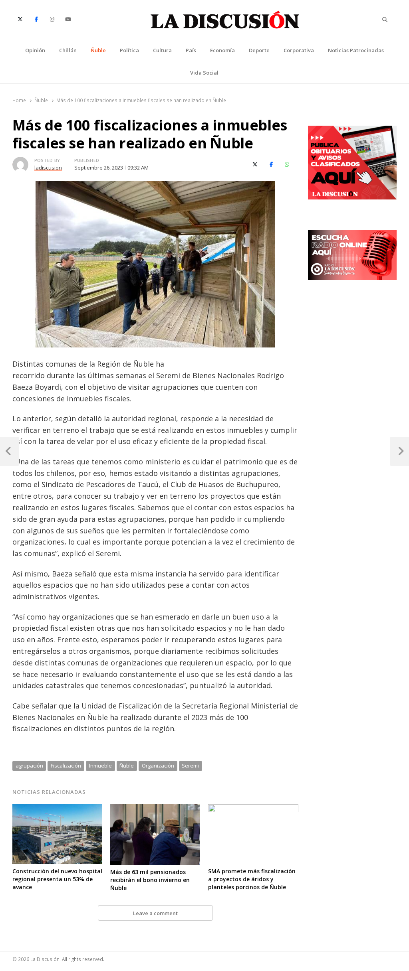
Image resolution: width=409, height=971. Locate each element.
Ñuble (98, 50)
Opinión (35, 50)
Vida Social (204, 72)
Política (129, 50)
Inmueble (100, 765)
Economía (222, 50)
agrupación (29, 765)
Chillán (68, 50)
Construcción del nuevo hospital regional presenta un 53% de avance (57, 879)
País (191, 50)
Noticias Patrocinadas (356, 50)
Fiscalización (66, 765)
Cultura (162, 50)
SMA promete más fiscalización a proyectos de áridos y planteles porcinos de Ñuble (252, 879)
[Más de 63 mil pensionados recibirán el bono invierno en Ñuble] (155, 809)
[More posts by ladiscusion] (20, 161)
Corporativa (299, 50)
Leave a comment (155, 913)
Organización (158, 765)
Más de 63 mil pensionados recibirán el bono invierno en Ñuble (150, 880)
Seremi (190, 765)
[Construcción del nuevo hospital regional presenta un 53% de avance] (57, 809)
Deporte (259, 50)
